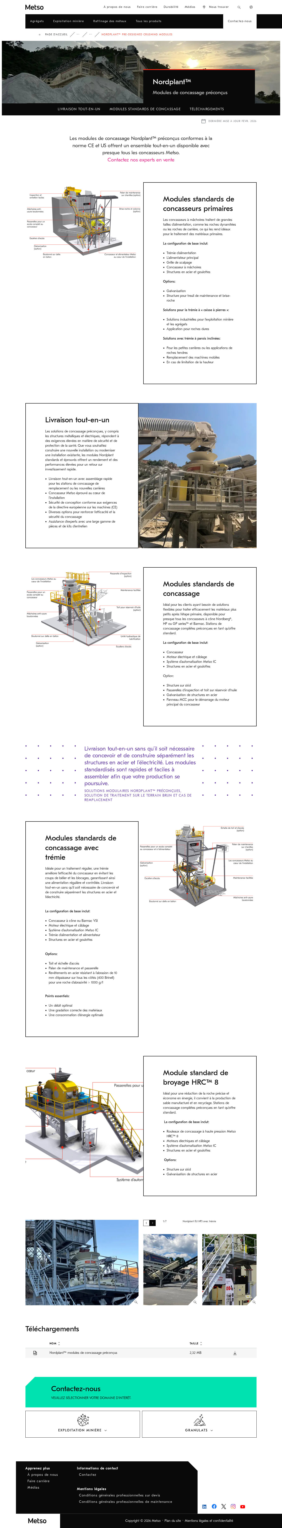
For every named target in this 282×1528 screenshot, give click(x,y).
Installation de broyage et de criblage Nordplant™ (93, 34)
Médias (33, 1487)
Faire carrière (38, 1481)
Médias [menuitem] (190, 7)
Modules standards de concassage (145, 109)
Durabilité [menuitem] (171, 7)
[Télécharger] (234, 1353)
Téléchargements (207, 109)
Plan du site (173, 1521)
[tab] (82, 1424)
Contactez (87, 1475)
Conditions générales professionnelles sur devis (119, 1495)
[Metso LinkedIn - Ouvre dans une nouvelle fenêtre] (204, 1506)
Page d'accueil (56, 34)
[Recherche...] (239, 7)
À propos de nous (42, 1475)
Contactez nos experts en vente (141, 160)
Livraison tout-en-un (79, 109)
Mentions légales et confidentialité (209, 1521)
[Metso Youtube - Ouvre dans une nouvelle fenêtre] (242, 1506)
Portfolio (81, 34)
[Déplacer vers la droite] (152, 1223)
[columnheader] (115, 1343)
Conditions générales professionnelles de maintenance (125, 1502)
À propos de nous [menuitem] (117, 7)
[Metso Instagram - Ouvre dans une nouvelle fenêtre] (233, 1506)
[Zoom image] (136, 1302)
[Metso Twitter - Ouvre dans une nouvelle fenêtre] (223, 1506)
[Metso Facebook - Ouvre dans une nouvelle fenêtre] (214, 1506)
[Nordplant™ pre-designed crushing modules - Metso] (45, 7)
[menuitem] (216, 7)
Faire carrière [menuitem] (147, 7)
